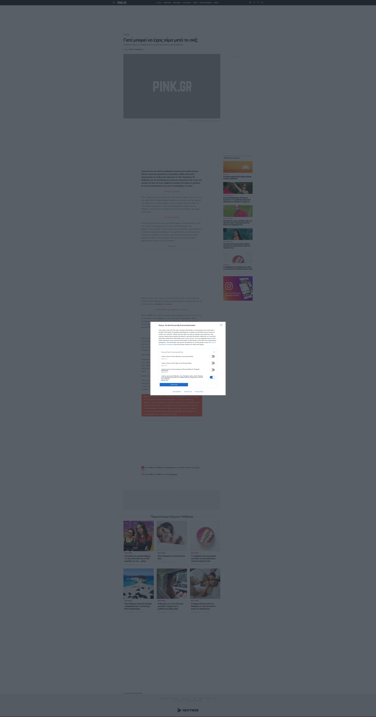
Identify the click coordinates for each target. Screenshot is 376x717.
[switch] (212, 356)
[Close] (222, 325)
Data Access (188, 391)
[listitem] (188, 352)
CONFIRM (174, 384)
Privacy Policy (199, 391)
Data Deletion (177, 391)
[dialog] (188, 358)
